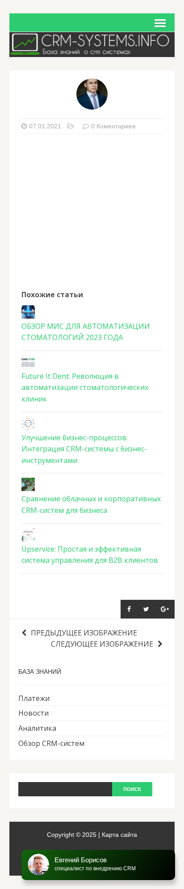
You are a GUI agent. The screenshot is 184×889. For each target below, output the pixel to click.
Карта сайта (119, 834)
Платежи (34, 698)
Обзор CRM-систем (51, 743)
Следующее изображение (102, 644)
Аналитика (37, 728)
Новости (33, 713)
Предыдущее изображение (84, 633)
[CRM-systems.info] (92, 51)
